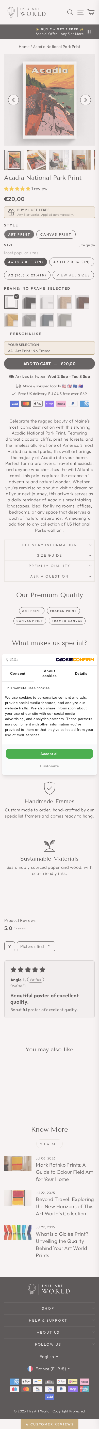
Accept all (49, 754)
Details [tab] (81, 673)
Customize (49, 766)
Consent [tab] (18, 673)
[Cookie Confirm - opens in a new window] (75, 659)
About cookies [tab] (49, 673)
